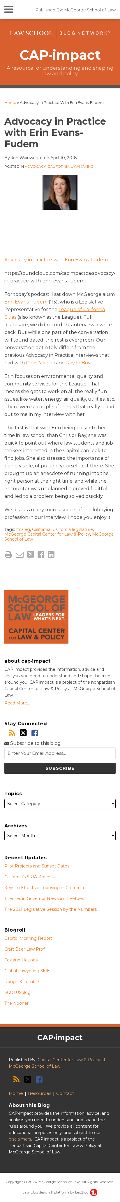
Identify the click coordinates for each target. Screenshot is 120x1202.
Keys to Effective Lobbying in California (44, 887)
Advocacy (35, 166)
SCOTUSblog (17, 992)
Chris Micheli (40, 363)
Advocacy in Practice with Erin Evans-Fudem (56, 260)
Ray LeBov (78, 363)
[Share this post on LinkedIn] (51, 554)
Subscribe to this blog (35, 743)
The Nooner (16, 1003)
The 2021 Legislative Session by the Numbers (50, 909)
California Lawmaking (70, 166)
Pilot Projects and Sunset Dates (36, 866)
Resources (39, 1093)
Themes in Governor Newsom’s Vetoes (44, 898)
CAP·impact (60, 55)
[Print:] (8, 554)
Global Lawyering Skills (27, 970)
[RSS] (12, 733)
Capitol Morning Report (28, 938)
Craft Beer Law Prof (24, 949)
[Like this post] (41, 554)
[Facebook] (34, 733)
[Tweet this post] (30, 554)
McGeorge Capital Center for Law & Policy (47, 534)
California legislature (72, 529)
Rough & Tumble (21, 981)
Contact (65, 1093)
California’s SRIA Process (29, 876)
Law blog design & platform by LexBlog (55, 1192)
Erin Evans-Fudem (25, 302)
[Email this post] (20, 554)
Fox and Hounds (21, 960)
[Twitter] (23, 733)
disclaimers (20, 1139)
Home (10, 102)
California (41, 529)
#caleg (23, 529)
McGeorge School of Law (90, 10)
